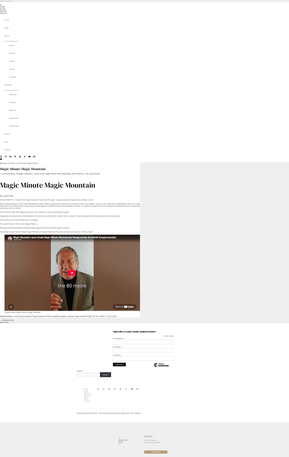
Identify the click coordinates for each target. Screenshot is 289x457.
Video (73, 174)
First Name (117, 347)
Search (11, 69)
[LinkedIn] (10, 157)
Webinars (12, 110)
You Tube (112, 316)
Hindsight (20, 174)
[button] (123, 438)
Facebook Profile (44, 316)
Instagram (62, 316)
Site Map (12, 77)
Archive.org (18, 316)
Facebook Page (30, 316)
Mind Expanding (64, 174)
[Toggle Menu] (12, 40)
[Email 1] (34, 157)
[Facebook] (1, 157)
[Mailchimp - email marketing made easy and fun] (161, 367)
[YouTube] (29, 157)
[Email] (137, 389)
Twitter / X (103, 316)
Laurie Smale (39, 174)
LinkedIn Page (73, 316)
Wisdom (80, 174)
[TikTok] (20, 157)
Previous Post (7, 320)
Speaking (8, 85)
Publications (14, 126)
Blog (6, 142)
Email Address (118, 338)
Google (54, 316)
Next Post (5, 322)
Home (7, 20)
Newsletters (14, 118)
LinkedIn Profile (85, 316)
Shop (6, 28)
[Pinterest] (15, 157)
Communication (8, 174)
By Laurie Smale (7, 196)
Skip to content (6, 1)
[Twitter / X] (25, 157)
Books (7, 134)
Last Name (117, 355)
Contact (8, 150)
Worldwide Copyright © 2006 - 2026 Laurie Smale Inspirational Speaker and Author (105, 413)
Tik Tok (95, 316)
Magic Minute (51, 174)
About (7, 36)
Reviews (12, 53)
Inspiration (28, 174)
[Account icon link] (1, 159)
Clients (11, 61)
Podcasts (12, 102)
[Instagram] (6, 157)
